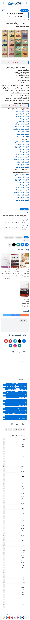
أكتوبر (23, 498)
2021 (24, 582)
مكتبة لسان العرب (8, 615)
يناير (23, 459)
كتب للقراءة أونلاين (15, 416)
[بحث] (2, 3)
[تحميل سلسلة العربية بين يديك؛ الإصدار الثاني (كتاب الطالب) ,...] (24, 261)
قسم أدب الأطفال (21, 392)
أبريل (23, 451)
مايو (23, 449)
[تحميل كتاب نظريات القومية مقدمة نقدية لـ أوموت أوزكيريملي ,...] (5, 261)
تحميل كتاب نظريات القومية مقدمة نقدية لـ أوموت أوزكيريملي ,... (15, 229)
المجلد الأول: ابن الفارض (22, 111)
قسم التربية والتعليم (15, 400)
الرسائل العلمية (21, 386)
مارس (23, 454)
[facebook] (24, 341)
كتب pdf (26, 240)
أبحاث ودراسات (22, 384)
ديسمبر (22, 464)
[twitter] (19, 341)
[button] (22, 244)
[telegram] (15, 341)
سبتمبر (22, 469)
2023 (24, 523)
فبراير (23, 456)
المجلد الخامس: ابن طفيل (21, 124)
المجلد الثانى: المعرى (22, 113)
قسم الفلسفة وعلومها (15, 408)
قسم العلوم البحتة (15, 405)
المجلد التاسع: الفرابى (22, 134)
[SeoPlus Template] (25, 615)
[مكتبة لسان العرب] (15, 3)
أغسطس (22, 442)
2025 (24, 461)
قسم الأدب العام (9, 392)
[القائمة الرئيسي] (28, 3)
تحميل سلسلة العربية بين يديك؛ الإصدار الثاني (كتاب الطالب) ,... (15, 216)
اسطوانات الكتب (9, 384)
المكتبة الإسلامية (9, 386)
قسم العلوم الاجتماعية (15, 402)
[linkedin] (10, 345)
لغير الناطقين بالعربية (15, 419)
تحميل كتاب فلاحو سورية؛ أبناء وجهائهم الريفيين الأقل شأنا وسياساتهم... (25, 303)
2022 (24, 550)
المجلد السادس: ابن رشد (22, 126)
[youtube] (6, 341)
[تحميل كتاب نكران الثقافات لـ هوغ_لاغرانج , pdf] (15, 261)
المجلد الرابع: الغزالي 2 (22, 121)
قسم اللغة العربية (15, 411)
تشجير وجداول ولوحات (10, 389)
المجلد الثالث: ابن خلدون (22, 116)
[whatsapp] (19, 345)
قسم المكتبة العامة (20, 413)
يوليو (23, 444)
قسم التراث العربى (15, 397)
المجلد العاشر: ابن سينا (22, 136)
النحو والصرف (22, 389)
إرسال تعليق (23, 320)
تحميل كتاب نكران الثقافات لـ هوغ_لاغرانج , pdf (16, 222)
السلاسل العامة (24, 10)
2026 (24, 439)
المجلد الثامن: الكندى (22, 131)
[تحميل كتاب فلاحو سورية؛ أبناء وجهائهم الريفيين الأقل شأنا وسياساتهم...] (24, 289)
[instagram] (15, 345)
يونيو (23, 446)
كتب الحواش (8, 413)
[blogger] (4, 617)
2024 (24, 491)
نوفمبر (22, 466)
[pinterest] (10, 341)
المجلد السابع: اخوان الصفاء (21, 129)
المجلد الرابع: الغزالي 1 (22, 119)
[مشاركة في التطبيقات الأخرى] (10, 244)
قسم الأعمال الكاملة (9, 237)
